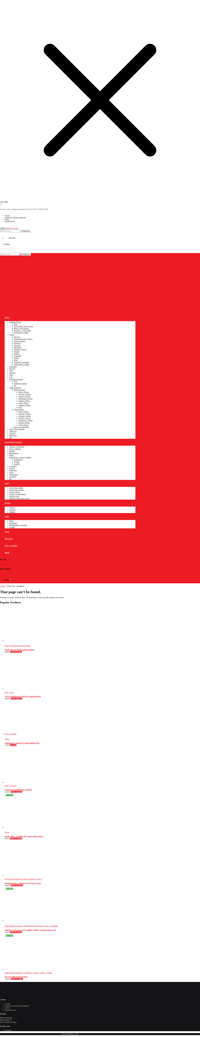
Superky (13, 786)
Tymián (49, 973)
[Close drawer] (1, 204)
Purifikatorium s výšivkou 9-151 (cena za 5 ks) (23, 883)
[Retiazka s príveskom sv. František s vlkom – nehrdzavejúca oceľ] (39, 921)
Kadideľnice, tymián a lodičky (34, 973)
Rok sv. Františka (51, 926)
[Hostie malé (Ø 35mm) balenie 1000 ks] (22, 640)
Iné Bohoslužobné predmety (20, 646)
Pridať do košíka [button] (16, 652)
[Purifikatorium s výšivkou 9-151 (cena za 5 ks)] (22, 876)
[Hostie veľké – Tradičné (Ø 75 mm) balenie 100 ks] (22, 827)
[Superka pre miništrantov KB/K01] (22, 782)
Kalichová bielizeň (29, 879)
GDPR (7, 219)
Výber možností (16, 699)
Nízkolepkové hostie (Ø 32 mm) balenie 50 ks (22, 743)
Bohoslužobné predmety (13, 926)
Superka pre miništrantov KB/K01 (18, 790)
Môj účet (8, 564)
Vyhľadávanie (25, 231)
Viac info (13, 745)
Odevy (11, 692)
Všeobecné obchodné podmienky (15, 217)
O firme (7, 215)
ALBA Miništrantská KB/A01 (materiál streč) (23, 696)
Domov (3, 586)
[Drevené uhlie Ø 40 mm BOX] (22, 969)
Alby (6, 692)
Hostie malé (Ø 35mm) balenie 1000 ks (19, 650)
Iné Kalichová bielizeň (13, 879)
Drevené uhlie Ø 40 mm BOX (16, 977)
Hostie (7, 646)
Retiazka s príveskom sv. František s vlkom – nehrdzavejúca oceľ (30, 930)
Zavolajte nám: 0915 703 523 (11, 573)
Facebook (8, 1030)
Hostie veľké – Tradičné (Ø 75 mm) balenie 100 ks (24, 836)
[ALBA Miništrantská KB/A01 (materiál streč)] (22, 689)
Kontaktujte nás (10, 221)
